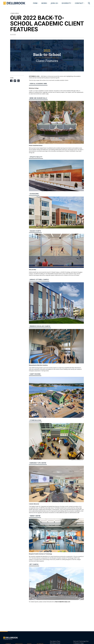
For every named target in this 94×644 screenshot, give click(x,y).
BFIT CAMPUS (34, 564)
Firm (35, 3)
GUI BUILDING (34, 193)
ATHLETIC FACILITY (36, 157)
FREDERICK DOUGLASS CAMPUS (40, 326)
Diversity (66, 3)
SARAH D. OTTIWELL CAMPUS (39, 279)
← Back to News (14, 13)
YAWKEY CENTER (35, 516)
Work (44, 3)
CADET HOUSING (35, 374)
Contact (79, 3)
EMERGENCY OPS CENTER (38, 463)
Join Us (54, 3)
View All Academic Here (38, 83)
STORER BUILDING (35, 420)
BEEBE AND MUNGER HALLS (38, 98)
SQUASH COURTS (35, 231)
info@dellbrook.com (7, 639)
